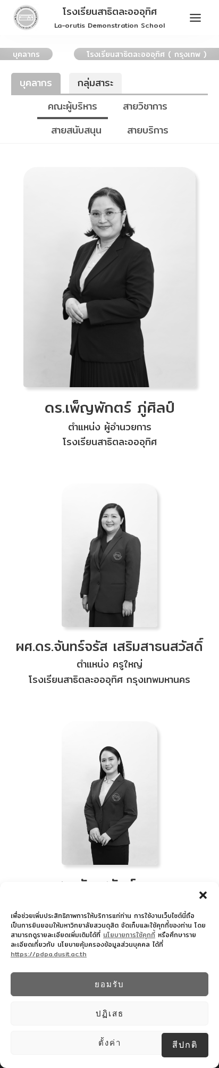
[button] (203, 895)
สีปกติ (185, 1044)
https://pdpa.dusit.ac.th (49, 954)
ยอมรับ (109, 984)
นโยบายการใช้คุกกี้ (129, 935)
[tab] (72, 107)
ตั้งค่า (109, 1042)
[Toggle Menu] (195, 18)
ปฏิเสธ (110, 1013)
